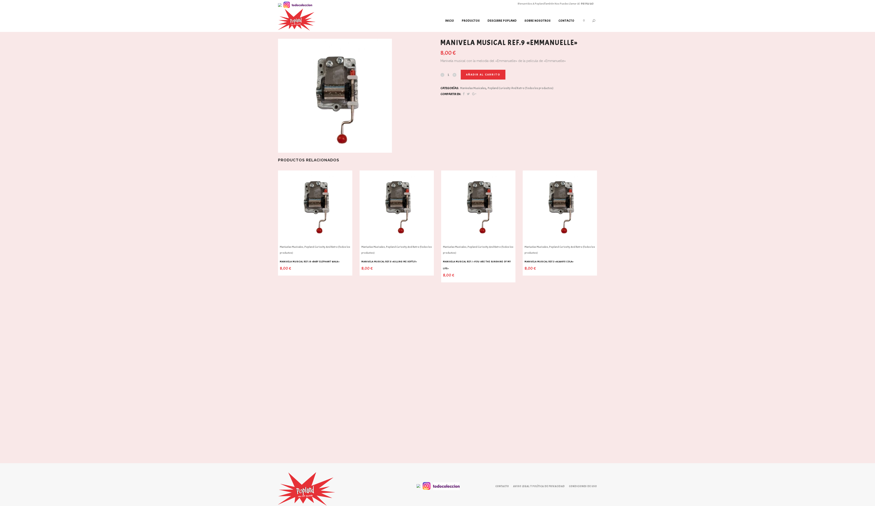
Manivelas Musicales (473, 88)
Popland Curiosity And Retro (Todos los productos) (520, 88)
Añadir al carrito (483, 74)
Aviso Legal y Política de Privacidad (539, 486)
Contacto (502, 486)
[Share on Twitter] (468, 94)
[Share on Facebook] (464, 94)
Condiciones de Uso (583, 486)
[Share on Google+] (474, 94)
